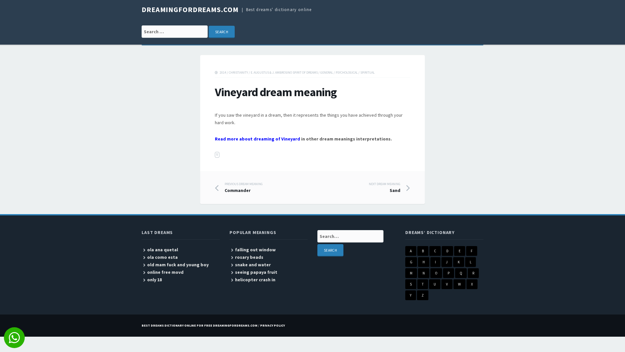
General (326, 72)
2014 (223, 72)
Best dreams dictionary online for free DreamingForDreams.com (199, 325)
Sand (384, 188)
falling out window (255, 250)
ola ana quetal (162, 250)
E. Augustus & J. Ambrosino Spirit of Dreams (284, 72)
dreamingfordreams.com (190, 9)
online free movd (165, 272)
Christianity (238, 72)
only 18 (154, 280)
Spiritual (367, 72)
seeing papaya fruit (256, 272)
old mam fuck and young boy (178, 265)
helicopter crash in (255, 280)
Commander (244, 188)
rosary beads (249, 257)
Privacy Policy (272, 325)
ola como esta (162, 257)
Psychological (347, 72)
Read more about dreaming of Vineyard (257, 139)
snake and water (253, 265)
